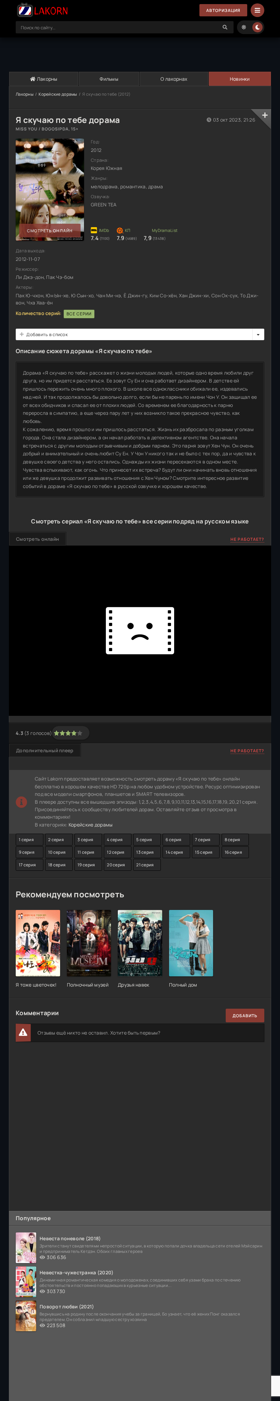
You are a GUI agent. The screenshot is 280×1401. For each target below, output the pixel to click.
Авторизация (223, 10)
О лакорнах (173, 79)
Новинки (240, 79)
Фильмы (109, 79)
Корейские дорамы (58, 94)
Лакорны (46, 79)
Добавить (245, 1016)
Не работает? (247, 539)
